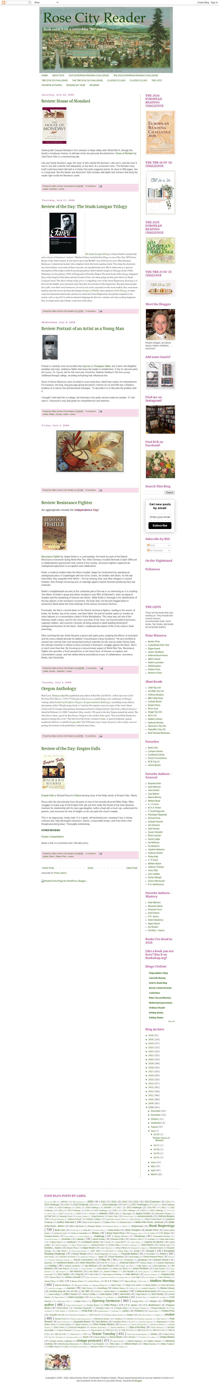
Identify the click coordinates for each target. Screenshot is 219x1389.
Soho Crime (59, 1327)
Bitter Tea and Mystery (160, 998)
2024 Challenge (101, 1210)
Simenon (124, 1324)
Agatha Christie (143, 1213)
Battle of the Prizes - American (150, 1222)
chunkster (66, 1239)
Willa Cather (115, 1344)
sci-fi (133, 1322)
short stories (65, 1324)
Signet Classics (82, 1324)
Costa (108, 1242)
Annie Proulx (128, 1216)
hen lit (104, 1263)
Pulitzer (77, 795)
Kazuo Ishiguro (151, 1274)
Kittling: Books (156, 1013)
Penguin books (121, 1308)
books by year (60, 1233)
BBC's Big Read (155, 698)
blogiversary (138, 1226)
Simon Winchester (156, 881)
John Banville (128, 1271)
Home (90, 868)
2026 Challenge (157, 1210)
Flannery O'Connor (68, 1257)
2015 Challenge (81, 1204)
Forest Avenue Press (153, 1257)
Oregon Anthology (58, 688)
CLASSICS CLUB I (138, 80)
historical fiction (127, 1263)
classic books (98, 1239)
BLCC (125, 1226)
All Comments (156, 550)
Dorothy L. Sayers (156, 930)
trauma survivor (73, 1337)
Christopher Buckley (162, 1236)
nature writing (54, 1294)
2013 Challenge (152, 1202)
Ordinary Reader (157, 1008)
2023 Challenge (74, 1210)
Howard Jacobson (73, 1266)
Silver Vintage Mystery (104, 1324)
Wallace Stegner (154, 1341)
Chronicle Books (51, 1239)
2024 (151, 1043)
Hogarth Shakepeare (166, 1263)
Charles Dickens (121, 1236)
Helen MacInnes (155, 920)
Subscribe (160, 525)
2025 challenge (129, 1210)
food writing (134, 1257)
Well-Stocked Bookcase (159, 733)
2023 (151, 1047)
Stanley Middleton (118, 1327)
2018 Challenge (168, 1205)
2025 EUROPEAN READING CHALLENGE (89, 75)
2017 (151, 1071)
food (101, 1257)
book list (87, 1230)
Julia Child (93, 1274)
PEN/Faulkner (154, 666)
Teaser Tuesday (104, 1334)
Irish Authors (64, 1269)
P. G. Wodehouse (156, 884)
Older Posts (132, 868)
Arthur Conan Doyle (153, 1219)
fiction (66, 414)
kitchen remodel (73, 1277)
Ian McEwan (153, 842)
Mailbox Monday (162, 1281)
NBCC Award (154, 659)
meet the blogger (56, 1288)
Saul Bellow (153, 794)
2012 (151, 1091)
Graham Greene (155, 822)
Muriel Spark (110, 1291)
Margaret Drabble (82, 1285)
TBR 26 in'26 (60, 1334)
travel (86, 1337)
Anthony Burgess (156, 695)
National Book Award (158, 655)
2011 (151, 1095)
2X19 (78, 1213)
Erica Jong (153, 708)
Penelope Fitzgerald (157, 815)
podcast (115, 1311)
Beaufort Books (95, 1226)
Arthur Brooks (135, 1219)
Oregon (153, 1301)
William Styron (154, 863)
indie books (142, 1266)
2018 (151, 1067)
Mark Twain (116, 1285)
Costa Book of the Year (158, 645)
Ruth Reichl (161, 1319)
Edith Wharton (106, 1248)
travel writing (99, 1337)
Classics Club (117, 1239)
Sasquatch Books (82, 1321)
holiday (53, 1265)
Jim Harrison (154, 825)
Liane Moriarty (165, 1277)
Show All (171, 1021)
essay (137, 1251)
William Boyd (154, 801)
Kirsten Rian (55, 1277)
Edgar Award (154, 648)
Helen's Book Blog (158, 983)
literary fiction (77, 1281)
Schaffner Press (120, 1322)
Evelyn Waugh (155, 877)
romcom (130, 1319)
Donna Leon (165, 1245)
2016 (151, 1075)
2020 (151, 1059)
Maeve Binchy (154, 797)
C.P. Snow (164, 1233)
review (61, 189)
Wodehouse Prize (80, 1347)
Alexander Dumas (163, 1213)
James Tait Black (156, 652)
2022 (151, 1051)
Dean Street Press (79, 1245)
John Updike (154, 874)
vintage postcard (89, 1340)
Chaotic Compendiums (52, 836)
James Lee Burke (120, 1269)
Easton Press (154, 705)
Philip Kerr (73, 1311)
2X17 (61, 1213)
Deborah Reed (98, 1245)
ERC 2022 (96, 1251)
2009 (151, 1103)
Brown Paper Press (116, 1233)
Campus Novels (155, 751)
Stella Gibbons (157, 1327)
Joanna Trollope (111, 1271)
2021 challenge (134, 1207)
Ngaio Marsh (154, 923)
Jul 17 (156, 1145)
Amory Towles (82, 1216)
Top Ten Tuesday (56, 1337)
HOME (45, 75)
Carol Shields (84, 1236)
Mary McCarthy (168, 1285)
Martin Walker (151, 1285)
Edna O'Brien (121, 1248)
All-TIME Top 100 (156, 691)
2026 (151, 1035)
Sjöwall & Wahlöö (158, 1324)
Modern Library (155, 719)
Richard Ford (154, 818)
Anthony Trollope (156, 867)
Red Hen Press (145, 1315)
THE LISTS (157, 80)
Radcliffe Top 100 (57, 1315)
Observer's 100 (63, 1301)
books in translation (79, 1233)
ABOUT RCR (58, 75)
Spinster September (98, 1327)
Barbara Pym (126, 1222)
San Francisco (64, 1322)
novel (152, 1297)
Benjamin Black (155, 906)
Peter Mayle (61, 1311)
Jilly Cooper (61, 1271)
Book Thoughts (133, 1230)
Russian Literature (145, 1319)
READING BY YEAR (75, 85)
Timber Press (169, 1334)
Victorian (143, 1337)
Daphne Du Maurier (154, 1242)
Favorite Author (130, 1253)
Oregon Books (93, 1305)
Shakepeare (162, 1322)
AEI (117, 1213)
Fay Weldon (150, 1254)
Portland (139, 1311)
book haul (75, 1230)
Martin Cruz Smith (133, 1285)
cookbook (71, 1242)
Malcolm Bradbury (63, 1285)
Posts (152, 545)
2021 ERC (152, 1208)
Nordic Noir (142, 1297)
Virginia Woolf (118, 1341)
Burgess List (136, 1233)
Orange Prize (138, 1301)
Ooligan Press (80, 1301)
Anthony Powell (155, 853)
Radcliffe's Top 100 (157, 729)
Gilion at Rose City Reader (63, 186)
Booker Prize (154, 641)
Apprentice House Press (116, 1219)
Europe (59, 414)
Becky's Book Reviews (160, 988)
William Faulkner (168, 1344)
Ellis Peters (62, 1251)
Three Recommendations (137, 1334)
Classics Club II (136, 1239)
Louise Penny (94, 1281)
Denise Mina (114, 1245)
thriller (154, 1334)
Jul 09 (156, 1149)
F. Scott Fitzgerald (156, 811)
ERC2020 (110, 1251)
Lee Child (136, 1277)
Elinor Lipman (154, 835)
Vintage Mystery (167, 1337)
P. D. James (153, 916)
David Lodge (154, 839)
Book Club (153, 748)
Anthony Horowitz (57, 1219)
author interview (66, 1222)
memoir (71, 1288)
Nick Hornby (153, 829)
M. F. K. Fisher (154, 808)
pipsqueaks (103, 1311)
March (154, 1174)
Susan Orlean (81, 1330)
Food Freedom (116, 1257)
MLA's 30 (152, 715)
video (153, 1337)
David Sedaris (62, 1245)
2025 (151, 1039)
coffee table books (167, 1239)
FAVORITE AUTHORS (52, 85)
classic (81, 1239)
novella (162, 1297)
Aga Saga (127, 1213)
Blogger (138, 1381)
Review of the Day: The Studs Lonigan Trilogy (84, 206)
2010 (151, 1099)
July (153, 1131)
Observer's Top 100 (157, 726)
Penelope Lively (103, 1308)
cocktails (151, 1239)
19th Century (78, 1202)
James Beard (102, 1269)
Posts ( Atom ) (60, 873)
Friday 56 (105, 1259)
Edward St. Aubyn (138, 1248)
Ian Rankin (153, 927)
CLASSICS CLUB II (116, 80)
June (153, 1162)
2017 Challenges (140, 1204)
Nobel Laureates (156, 662)
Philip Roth (153, 856)
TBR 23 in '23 (143, 1330)
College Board (155, 701)
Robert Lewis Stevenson (80, 1319)
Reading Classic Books (113, 1315)
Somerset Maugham (77, 1327)
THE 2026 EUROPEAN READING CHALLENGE (135, 75)
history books (147, 1263)
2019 (151, 1063)
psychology (153, 1311)
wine (67, 1347)
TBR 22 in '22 (127, 1330)
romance (119, 1319)
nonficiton (110, 1297)
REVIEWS (94, 85)
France (172, 1257)
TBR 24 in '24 (158, 1330)
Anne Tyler (153, 870)
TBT (85, 1334)
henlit (113, 1263)
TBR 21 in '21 (112, 1330)
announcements (145, 1216)
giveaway (143, 1260)
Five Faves (49, 1257)
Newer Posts (48, 868)
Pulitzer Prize (61, 856)
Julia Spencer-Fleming (112, 1274)
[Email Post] (100, 186)
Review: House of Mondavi (65, 101)
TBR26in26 (75, 1334)
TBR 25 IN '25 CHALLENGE (55, 80)
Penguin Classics (140, 1308)
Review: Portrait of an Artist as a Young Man (82, 328)
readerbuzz (154, 993)
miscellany (102, 1288)
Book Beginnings (162, 1226)
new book (106, 1294)
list (62, 1281)
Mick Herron (87, 1288)
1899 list (64, 1202)
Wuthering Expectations (160, 1003)
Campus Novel (51, 1236)
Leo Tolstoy (150, 1277)
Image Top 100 (155, 712)
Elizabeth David (156, 1248)
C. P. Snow (153, 860)
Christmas (140, 1236)
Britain (52, 414)
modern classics (149, 1288)
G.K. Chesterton (126, 1260)
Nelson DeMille (89, 1294)
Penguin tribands (158, 1308)
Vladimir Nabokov (156, 849)
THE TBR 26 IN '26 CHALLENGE (87, 80)
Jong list (79, 1274)
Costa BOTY (120, 1242)
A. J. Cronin (153, 804)
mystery (124, 1291)
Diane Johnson (131, 1245)
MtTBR (98, 1291)
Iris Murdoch (153, 846)
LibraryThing (50, 1281)
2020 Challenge (92, 1208)
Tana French (96, 1330)
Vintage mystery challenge (61, 1341)
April (153, 1170)
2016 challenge (110, 1204)
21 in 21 (171, 1210)
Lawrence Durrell (108, 1277)
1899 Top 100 (154, 688)
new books (125, 1294)
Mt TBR (74, 1291)
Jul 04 (156, 1153)
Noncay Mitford (96, 1297)
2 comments (90, 311)
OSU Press (110, 1305)
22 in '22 (51, 1214)
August (154, 1127)
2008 (151, 1107)
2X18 (70, 1214)
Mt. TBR (86, 1291)
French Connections (157, 758)
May (153, 1166)
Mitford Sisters (119, 1288)
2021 (151, 1055)
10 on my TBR (50, 1202)
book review (114, 1230)
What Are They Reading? (94, 1344)
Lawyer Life (123, 1277)
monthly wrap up (58, 1291)
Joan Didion (93, 1271)
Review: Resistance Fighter (66, 502)
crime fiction (136, 1242)
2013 (151, 1087)
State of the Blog (137, 1327)
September (156, 1123)
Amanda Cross (155, 909)
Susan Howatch (155, 832)
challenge (99, 1236)
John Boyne (144, 1271)
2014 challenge (52, 1204)
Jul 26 (156, 1134)
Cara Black (69, 1236)
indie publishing (159, 1266)
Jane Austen (153, 790)
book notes (100, 1230)
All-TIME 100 (50, 1216)
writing (121, 1347)
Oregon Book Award (74, 1305)
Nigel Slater (60, 1297)
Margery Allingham (100, 1285)
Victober (132, 1337)
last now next (92, 1277)
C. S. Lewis (150, 1233)
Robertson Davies (102, 1319)
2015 (151, 1079)
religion (158, 1315)
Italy (76, 1269)
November (156, 1115)
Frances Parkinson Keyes (59, 1260)
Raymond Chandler (78, 1315)
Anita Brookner (98, 1216)
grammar (48, 1263)
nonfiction (53, 189)
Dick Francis (153, 913)
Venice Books (154, 765)
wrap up (111, 1347)
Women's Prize (155, 673)
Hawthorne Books (65, 1263)
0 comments (90, 186)
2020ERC (108, 1208)
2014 (151, 1083)
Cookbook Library (156, 755)
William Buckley (150, 1344)
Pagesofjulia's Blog (158, 973)
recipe (130, 1315)
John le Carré (159, 1271)
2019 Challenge (64, 1208)
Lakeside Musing (157, 978)
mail (144, 1281)
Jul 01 (156, 1157)
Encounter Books (79, 1251)
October (155, 1119)
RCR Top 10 (153, 762)
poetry (126, 1311)
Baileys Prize (110, 1222)
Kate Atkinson (154, 787)
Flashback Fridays (87, 1257)
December (156, 1111)
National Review (155, 722)
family (114, 1254)
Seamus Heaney (146, 1322)
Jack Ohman (87, 1269)
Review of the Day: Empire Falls (70, 748)
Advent (103, 1213)
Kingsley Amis (154, 783)
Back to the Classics (92, 1222)
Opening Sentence (106, 1301)
